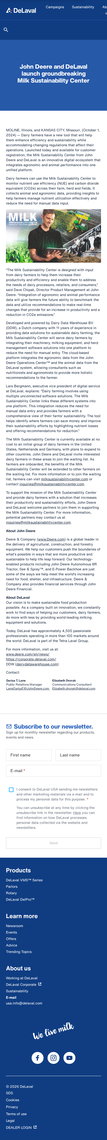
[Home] (21, 10)
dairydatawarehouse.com (36, 664)
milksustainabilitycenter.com (64, 479)
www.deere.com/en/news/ (28, 654)
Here (77, 812)
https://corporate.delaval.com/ (31, 659)
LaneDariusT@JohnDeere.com (28, 688)
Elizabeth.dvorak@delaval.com (73, 688)
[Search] (6, 30)
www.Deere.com (51, 539)
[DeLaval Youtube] (69, 1058)
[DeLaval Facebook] (38, 1058)
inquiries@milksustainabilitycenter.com (51, 484)
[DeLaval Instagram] (53, 1058)
